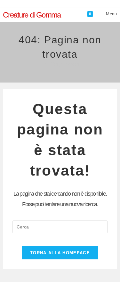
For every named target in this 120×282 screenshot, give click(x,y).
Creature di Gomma (31, 15)
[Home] (41, 64)
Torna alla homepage (60, 252)
